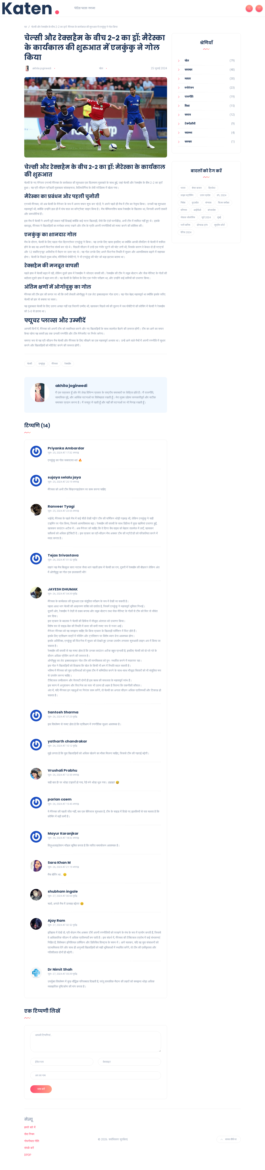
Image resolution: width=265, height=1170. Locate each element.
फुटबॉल (195, 202)
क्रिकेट (211, 187)
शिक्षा (187, 105)
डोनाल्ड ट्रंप (202, 224)
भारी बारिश (185, 224)
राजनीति (189, 96)
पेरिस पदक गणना (84, 8)
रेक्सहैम (67, 363)
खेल (101, 68)
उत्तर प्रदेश (205, 195)
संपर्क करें (29, 1148)
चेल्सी (29, 363)
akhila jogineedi (41, 68)
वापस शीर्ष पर (231, 1139)
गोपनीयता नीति (31, 1141)
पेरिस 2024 (186, 232)
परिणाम (184, 210)
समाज (188, 114)
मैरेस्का (55, 363)
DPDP (27, 1155)
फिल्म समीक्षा (223, 202)
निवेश (183, 202)
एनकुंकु (42, 363)
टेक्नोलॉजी (190, 123)
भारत (183, 187)
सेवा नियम (29, 1134)
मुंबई (219, 217)
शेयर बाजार (197, 187)
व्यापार (188, 78)
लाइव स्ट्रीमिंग (187, 195)
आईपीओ (197, 210)
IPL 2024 (221, 195)
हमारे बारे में (30, 1127)
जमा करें (41, 1088)
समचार (188, 141)
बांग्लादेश (212, 210)
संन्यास (208, 202)
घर (25, 26)
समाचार (188, 69)
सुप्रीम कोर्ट (219, 224)
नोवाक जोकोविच (188, 217)
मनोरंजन (189, 87)
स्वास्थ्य (188, 132)
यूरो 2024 (206, 217)
